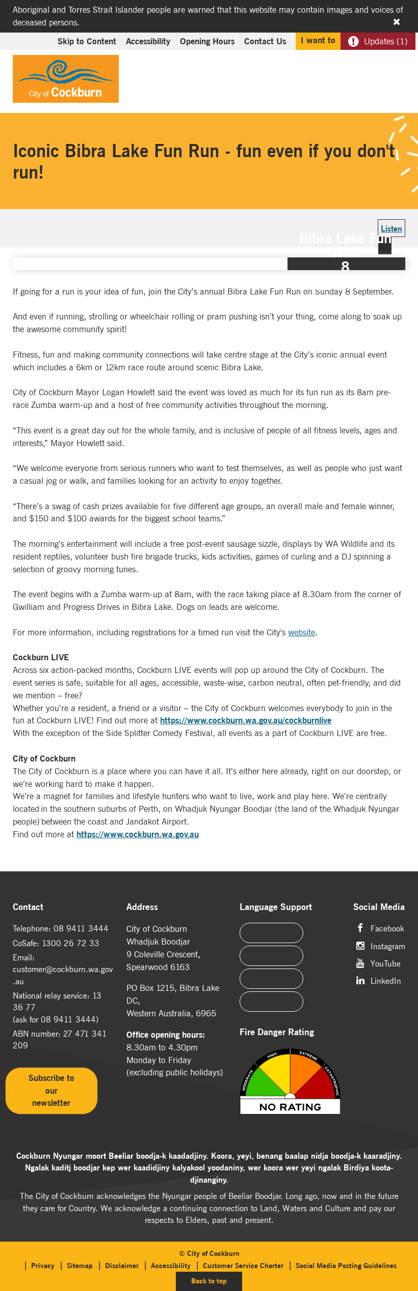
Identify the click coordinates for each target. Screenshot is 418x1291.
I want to (318, 40)
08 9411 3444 (81, 928)
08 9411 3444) (69, 1019)
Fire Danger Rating (277, 1032)
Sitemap (80, 1265)
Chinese (271, 933)
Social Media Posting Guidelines (346, 1265)
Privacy (43, 1265)
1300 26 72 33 (70, 943)
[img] (290, 1091)
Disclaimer (122, 1265)
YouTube (386, 962)
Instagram (388, 945)
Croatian (271, 1001)
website (301, 632)
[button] (373, 64)
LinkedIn (386, 980)
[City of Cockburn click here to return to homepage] (66, 81)
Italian (271, 979)
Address (142, 907)
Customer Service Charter (243, 1265)
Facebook (387, 927)
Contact (28, 907)
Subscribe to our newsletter (51, 1090)
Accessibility (148, 41)
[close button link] (396, 21)
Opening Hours (207, 41)
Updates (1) (386, 41)
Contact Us (265, 41)
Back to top (216, 1280)
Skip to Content (87, 41)
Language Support (276, 907)
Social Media (379, 907)
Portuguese (271, 956)
